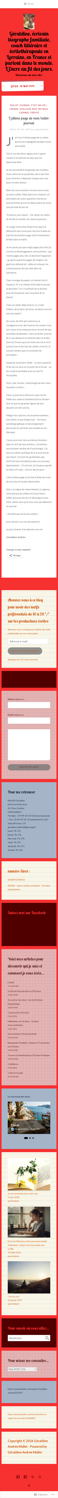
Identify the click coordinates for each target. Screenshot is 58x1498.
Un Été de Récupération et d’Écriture (24, 991)
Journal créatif (29, 112)
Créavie (14, 109)
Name (16, 699)
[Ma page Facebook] (18, 1476)
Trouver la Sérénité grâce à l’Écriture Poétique (29, 1055)
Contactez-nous (29, 767)
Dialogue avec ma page (34, 109)
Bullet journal (20, 105)
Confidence (13, 1064)
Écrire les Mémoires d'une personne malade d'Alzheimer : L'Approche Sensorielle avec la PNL (27, 1245)
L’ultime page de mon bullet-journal (29, 120)
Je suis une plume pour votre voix (23, 1193)
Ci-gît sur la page (15, 1073)
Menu (31, 4)
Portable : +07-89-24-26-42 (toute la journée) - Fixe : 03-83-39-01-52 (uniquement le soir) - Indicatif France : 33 (29, 820)
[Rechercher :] (29, 1338)
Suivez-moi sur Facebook (27, 912)
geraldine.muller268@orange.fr (22, 827)
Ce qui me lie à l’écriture (18, 1012)
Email (16, 714)
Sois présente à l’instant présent (22, 1034)
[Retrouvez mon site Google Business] (32, 1476)
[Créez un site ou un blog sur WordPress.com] (29, 1485)
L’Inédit (11, 982)
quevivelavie (42, 130)
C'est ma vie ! (39, 105)
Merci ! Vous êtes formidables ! (25, 651)
